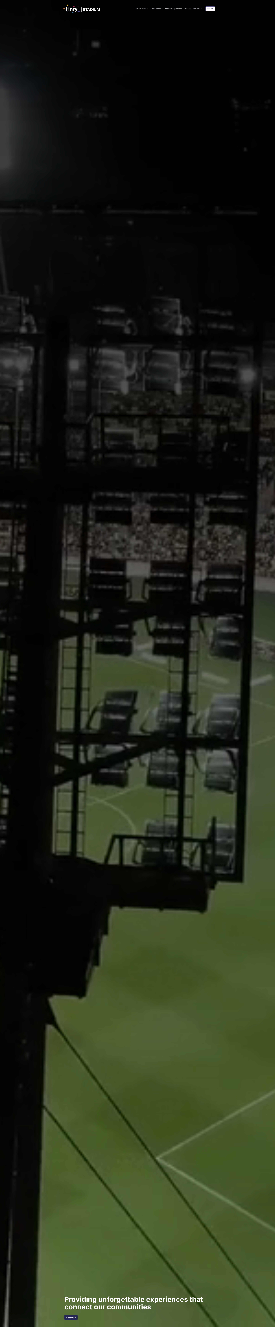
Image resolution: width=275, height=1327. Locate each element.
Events (210, 9)
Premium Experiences (173, 9)
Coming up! (71, 1317)
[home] (81, 8)
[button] (142, 9)
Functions (187, 9)
